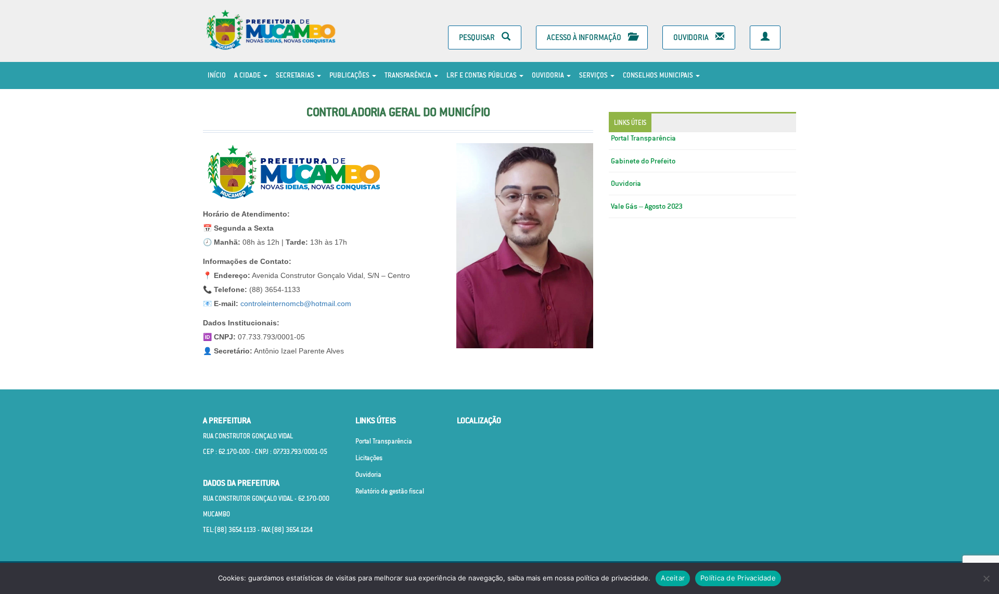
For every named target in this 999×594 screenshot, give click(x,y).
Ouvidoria (691, 37)
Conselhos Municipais (659, 75)
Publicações (350, 75)
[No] (986, 578)
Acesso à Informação (585, 37)
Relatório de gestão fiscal (389, 491)
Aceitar (673, 578)
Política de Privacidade (738, 578)
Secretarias (296, 75)
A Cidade (248, 75)
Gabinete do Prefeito (643, 161)
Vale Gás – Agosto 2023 (647, 206)
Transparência (409, 75)
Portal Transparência (643, 138)
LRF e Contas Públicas (482, 75)
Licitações (368, 458)
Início (217, 75)
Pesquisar (477, 37)
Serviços (594, 75)
